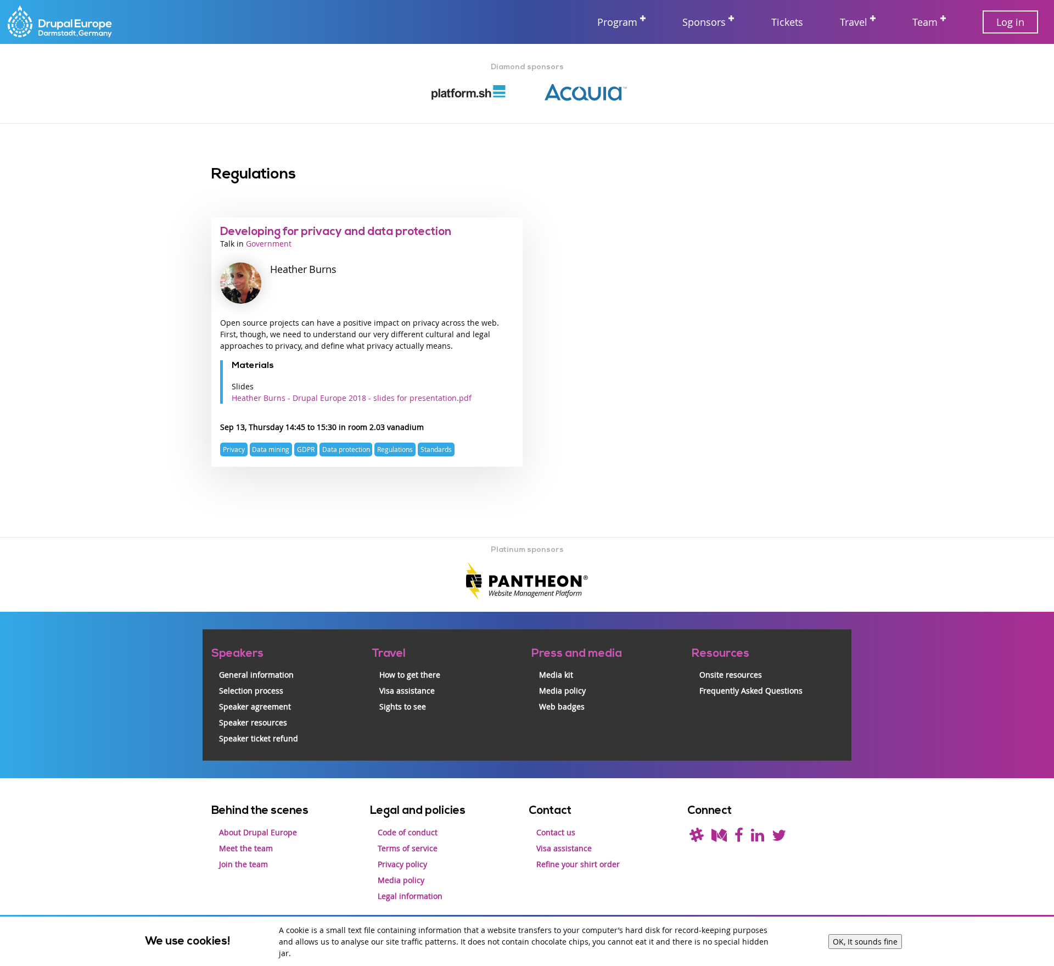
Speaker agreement (255, 706)
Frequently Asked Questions (751, 690)
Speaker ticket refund (258, 738)
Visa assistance (407, 690)
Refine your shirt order (578, 864)
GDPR (306, 449)
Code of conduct (408, 832)
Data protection (346, 449)
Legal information (410, 896)
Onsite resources (730, 674)
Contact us (555, 832)
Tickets (787, 22)
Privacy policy (402, 864)
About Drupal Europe (258, 832)
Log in (1010, 22)
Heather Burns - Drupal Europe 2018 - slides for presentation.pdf (352, 398)
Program (617, 22)
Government (268, 243)
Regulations (395, 449)
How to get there (409, 674)
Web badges (562, 706)
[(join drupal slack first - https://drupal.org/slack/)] (696, 838)
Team (925, 22)
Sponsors (704, 22)
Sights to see (402, 706)
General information (256, 674)
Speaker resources (253, 722)
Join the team (243, 864)
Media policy (562, 690)
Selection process (251, 690)
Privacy (234, 449)
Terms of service (408, 848)
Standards (436, 449)
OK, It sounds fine (865, 941)
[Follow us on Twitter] (779, 838)
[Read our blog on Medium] (719, 838)
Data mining (270, 449)
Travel (853, 22)
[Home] (60, 22)
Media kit (556, 674)
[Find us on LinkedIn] (757, 838)
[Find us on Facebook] (739, 838)
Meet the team (246, 848)
